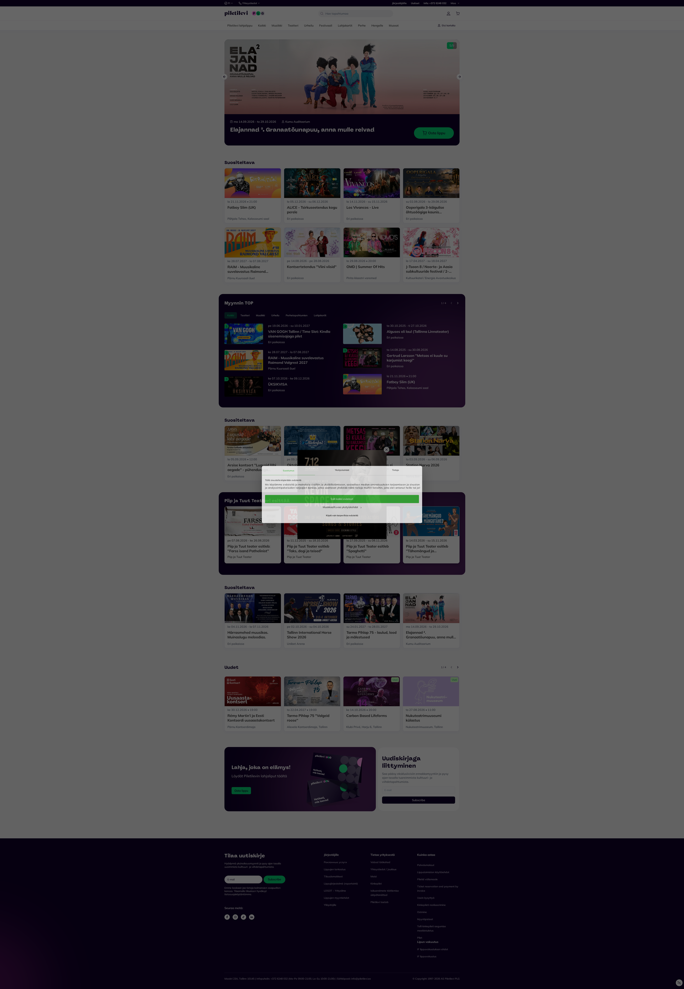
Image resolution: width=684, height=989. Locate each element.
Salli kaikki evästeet (342, 499)
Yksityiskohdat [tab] (342, 470)
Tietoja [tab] (395, 470)
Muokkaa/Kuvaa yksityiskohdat (340, 507)
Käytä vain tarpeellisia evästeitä (342, 515)
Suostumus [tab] (288, 470)
